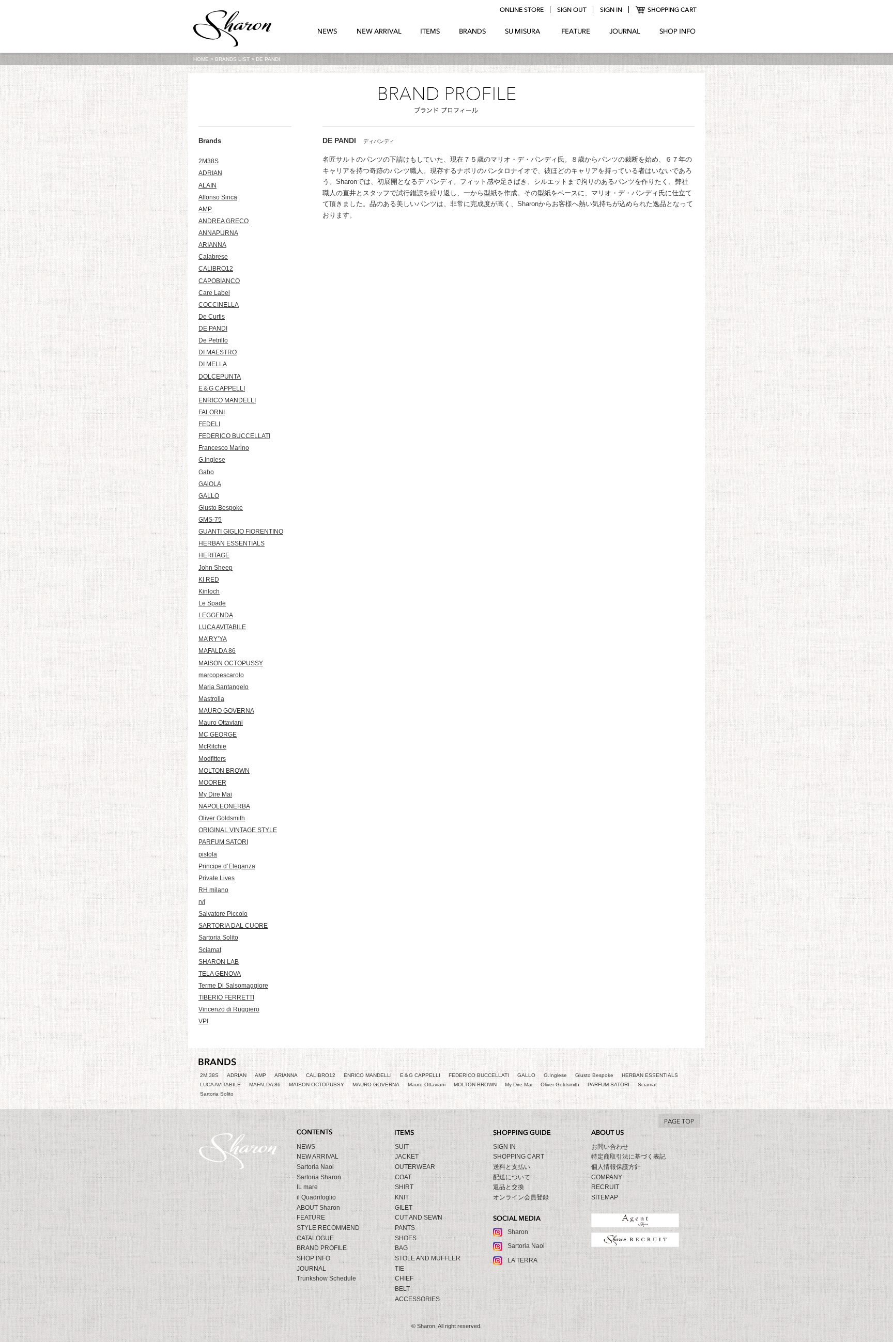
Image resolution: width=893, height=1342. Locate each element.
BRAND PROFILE (322, 1248)
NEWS (327, 31)
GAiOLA (209, 484)
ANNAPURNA (218, 233)
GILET (403, 1208)
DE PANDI (212, 328)
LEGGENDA (215, 615)
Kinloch (209, 591)
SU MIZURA (524, 31)
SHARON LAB (218, 962)
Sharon (517, 1232)
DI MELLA (212, 364)
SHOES (406, 1238)
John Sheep (215, 568)
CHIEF (404, 1278)
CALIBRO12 (215, 269)
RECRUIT (605, 1187)
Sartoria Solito (218, 937)
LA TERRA (522, 1260)
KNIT (402, 1197)
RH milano (213, 890)
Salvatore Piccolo (223, 914)
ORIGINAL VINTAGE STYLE (237, 830)
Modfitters (212, 759)
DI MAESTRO (217, 352)
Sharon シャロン (232, 29)
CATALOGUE (315, 1238)
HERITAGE (213, 555)
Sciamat (209, 950)
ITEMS (430, 31)
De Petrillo (213, 340)
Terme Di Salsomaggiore (233, 985)
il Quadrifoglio (316, 1197)
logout (572, 9)
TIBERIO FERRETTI (226, 997)
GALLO (208, 496)
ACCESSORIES (417, 1299)
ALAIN (207, 185)
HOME (201, 59)
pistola (207, 854)
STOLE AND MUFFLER (427, 1258)
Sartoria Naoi (315, 1167)
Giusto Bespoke (220, 508)
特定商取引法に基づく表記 (628, 1156)
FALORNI (211, 412)
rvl (201, 902)
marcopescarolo (221, 675)
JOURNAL (625, 31)
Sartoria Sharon (319, 1177)
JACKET (407, 1156)
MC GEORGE (217, 734)
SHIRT (404, 1187)
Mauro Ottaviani (220, 723)
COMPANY (606, 1177)
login (610, 9)
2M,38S (209, 1075)
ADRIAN (210, 173)
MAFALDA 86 (217, 651)
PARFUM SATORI (223, 842)
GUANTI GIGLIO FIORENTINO (240, 531)
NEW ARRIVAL (379, 31)
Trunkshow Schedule (326, 1278)
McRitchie (212, 746)
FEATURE (575, 31)
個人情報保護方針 (616, 1167)
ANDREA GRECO (223, 221)
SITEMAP (604, 1197)
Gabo (206, 472)
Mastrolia (211, 699)
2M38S (208, 161)
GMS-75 (210, 520)
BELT (402, 1289)
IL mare (307, 1187)
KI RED (208, 579)
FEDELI (209, 424)
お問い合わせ (609, 1147)
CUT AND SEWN (418, 1217)
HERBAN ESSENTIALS (231, 543)
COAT (403, 1177)
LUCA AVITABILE (222, 627)
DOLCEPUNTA (219, 376)
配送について (511, 1177)
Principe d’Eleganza (226, 866)
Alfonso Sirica (217, 197)
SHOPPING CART (666, 9)
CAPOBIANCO (219, 281)
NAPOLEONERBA (224, 806)
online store (521, 9)
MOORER (212, 782)
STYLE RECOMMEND (328, 1228)
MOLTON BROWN (224, 771)
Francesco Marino (223, 448)
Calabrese (213, 257)
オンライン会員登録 (521, 1197)
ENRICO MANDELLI (227, 400)
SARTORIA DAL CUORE (233, 926)
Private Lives (216, 878)
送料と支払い (511, 1167)
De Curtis (211, 317)
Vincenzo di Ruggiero (228, 1009)
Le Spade (212, 603)
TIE (399, 1269)
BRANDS (472, 31)
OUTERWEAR (415, 1167)
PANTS (405, 1228)
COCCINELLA (218, 305)
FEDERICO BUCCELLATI (234, 436)
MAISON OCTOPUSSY (230, 663)
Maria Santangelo (223, 687)
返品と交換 (508, 1187)
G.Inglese (211, 460)
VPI (203, 1021)
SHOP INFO (677, 31)
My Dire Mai (215, 794)
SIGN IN (504, 1147)
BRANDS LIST (232, 59)
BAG (401, 1248)
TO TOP (679, 1121)
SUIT (402, 1147)
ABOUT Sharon (318, 1208)
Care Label (214, 293)
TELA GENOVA (219, 974)
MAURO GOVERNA (226, 711)
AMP (205, 209)
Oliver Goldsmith (221, 818)
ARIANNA (212, 245)
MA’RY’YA (212, 639)
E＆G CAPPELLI (221, 388)
